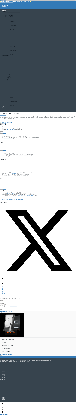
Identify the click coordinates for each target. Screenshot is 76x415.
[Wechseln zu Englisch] (4, 110)
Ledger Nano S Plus (3, 159)
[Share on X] (39, 277)
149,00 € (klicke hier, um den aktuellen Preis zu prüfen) (26, 195)
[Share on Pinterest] (2, 410)
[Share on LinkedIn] (2, 411)
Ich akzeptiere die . (9, 306)
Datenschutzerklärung (13, 306)
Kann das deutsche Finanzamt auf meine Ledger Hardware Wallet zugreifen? (13, 200)
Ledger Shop (26, 157)
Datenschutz (3, 397)
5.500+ (10, 129)
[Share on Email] (2, 279)
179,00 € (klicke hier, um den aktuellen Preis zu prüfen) (29, 126)
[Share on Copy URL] (2, 412)
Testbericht (1, 123)
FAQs (4, 356)
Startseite (1, 356)
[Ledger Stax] (3, 149)
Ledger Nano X (2, 178)
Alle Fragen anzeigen (9, 311)
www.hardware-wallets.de (24, 361)
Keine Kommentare (3, 115)
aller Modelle (4, 4)
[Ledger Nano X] (3, 188)
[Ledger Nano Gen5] (7, 122)
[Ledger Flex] (2, 132)
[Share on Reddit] (2, 280)
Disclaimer (3, 398)
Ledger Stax (1, 142)
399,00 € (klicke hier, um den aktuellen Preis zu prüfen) (15, 157)
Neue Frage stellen (3, 311)
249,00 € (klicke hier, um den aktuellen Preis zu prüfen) (18, 140)
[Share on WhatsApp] (2, 282)
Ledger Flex (1, 131)
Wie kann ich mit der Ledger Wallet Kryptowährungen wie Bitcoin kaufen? (12, 199)
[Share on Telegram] (2, 283)
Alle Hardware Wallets (4, 414)
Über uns (3, 396)
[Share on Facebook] (2, 403)
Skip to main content (3, 0)
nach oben (73, 413)
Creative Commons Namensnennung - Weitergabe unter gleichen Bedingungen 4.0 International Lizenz (35, 360)
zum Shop (4, 123)
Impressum (3, 399)
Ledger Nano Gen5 (3, 120)
